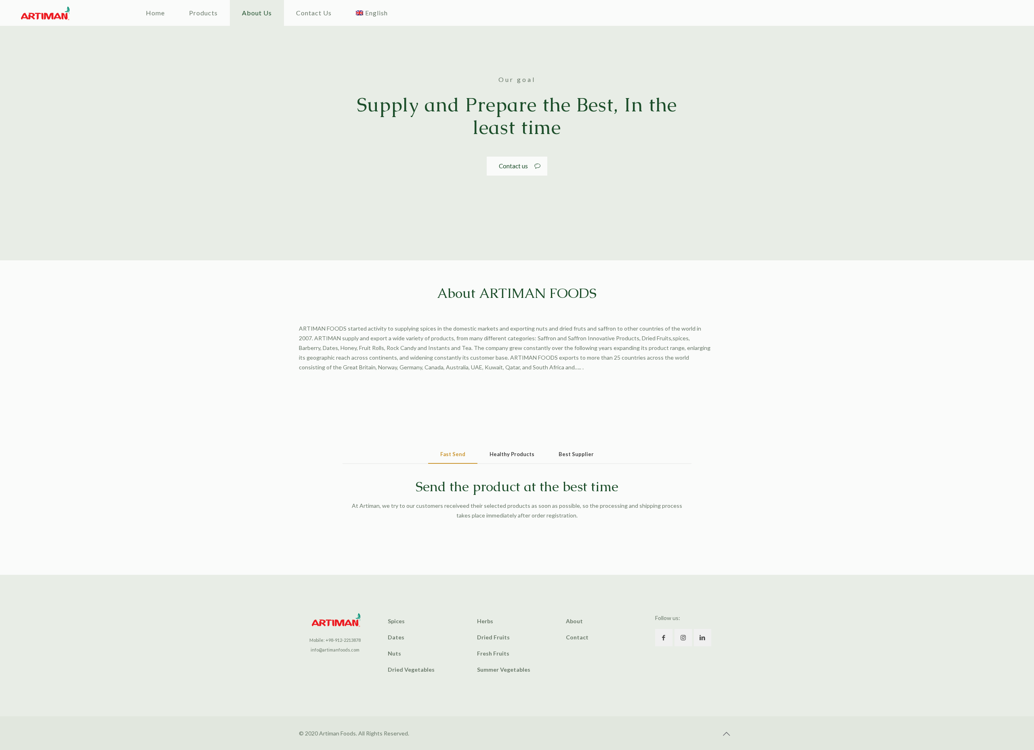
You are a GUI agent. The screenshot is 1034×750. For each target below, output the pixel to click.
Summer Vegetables (503, 669)
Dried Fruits (493, 637)
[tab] (452, 454)
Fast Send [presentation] (452, 454)
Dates (396, 637)
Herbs (485, 621)
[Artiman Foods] (45, 13)
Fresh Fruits (493, 653)
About (574, 621)
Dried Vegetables (411, 669)
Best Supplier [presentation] (576, 454)
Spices (396, 621)
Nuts (394, 653)
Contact (577, 637)
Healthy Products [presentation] (512, 454)
